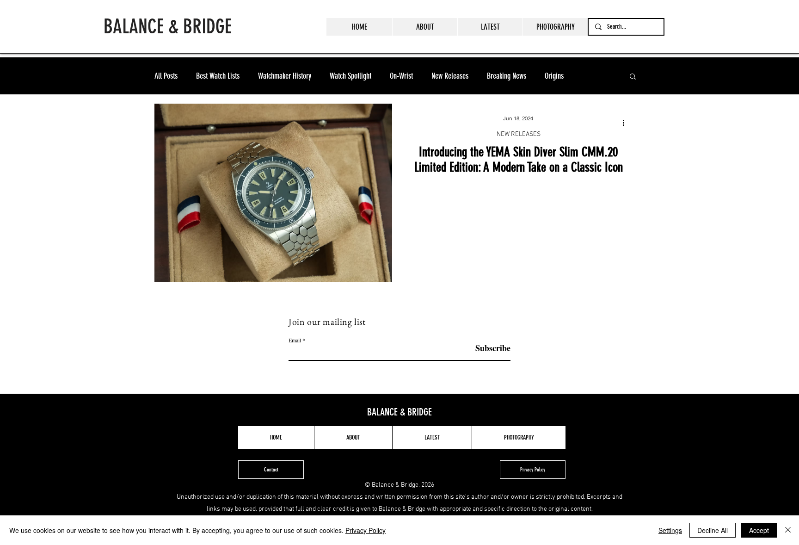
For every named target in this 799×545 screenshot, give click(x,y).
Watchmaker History (284, 76)
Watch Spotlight (350, 76)
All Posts (166, 76)
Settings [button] (670, 530)
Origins (554, 76)
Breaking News (506, 76)
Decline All (712, 530)
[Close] (787, 530)
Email (295, 340)
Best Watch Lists (218, 76)
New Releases (449, 76)
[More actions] (626, 122)
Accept (759, 530)
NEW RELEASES (519, 134)
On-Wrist (401, 76)
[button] (632, 77)
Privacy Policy (365, 530)
